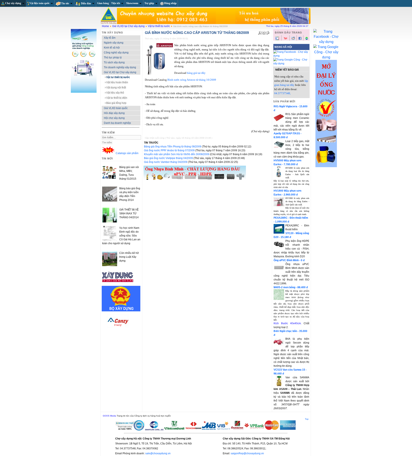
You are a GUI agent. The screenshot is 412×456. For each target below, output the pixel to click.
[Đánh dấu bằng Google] (277, 39)
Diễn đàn (86, 3)
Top (307, 419)
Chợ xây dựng (13, 3)
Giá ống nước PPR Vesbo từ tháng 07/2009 (169, 150)
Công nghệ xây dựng (116, 52)
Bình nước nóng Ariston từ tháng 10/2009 (191, 79)
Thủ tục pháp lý (113, 57)
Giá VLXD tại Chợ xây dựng (128, 26)
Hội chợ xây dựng (114, 118)
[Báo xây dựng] (118, 283)
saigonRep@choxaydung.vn (247, 453)
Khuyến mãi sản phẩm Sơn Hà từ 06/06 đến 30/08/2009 (177, 154)
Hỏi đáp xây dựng (114, 113)
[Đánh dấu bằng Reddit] (293, 39)
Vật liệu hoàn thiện (117, 82)
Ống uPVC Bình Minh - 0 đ (289, 260)
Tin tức (65, 3)
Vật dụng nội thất (116, 87)
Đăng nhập (170, 3)
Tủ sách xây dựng (114, 62)
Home (105, 26)
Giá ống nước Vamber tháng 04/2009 (166, 162)
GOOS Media (109, 416)
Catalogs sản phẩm (127, 153)
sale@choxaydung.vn (158, 453)
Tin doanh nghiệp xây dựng (120, 67)
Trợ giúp (149, 3)
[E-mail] (267, 31)
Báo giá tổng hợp (116, 103)
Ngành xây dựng (113, 42)
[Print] (263, 31)
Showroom (132, 3)
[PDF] (260, 31)
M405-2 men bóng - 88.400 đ (291, 287)
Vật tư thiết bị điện (116, 97)
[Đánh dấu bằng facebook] (300, 39)
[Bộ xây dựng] (121, 310)
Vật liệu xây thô (115, 92)
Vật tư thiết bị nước (159, 26)
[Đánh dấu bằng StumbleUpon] (306, 39)
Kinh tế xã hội (112, 47)
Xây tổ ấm (109, 37)
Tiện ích (115, 3)
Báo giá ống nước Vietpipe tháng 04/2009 (169, 158)
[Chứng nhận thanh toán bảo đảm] (205, 430)
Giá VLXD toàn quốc (116, 108)
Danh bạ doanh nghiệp (117, 122)
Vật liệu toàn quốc (39, 3)
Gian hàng (103, 3)
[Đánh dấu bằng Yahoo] (285, 39)
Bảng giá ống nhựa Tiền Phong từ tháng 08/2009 (173, 146)
